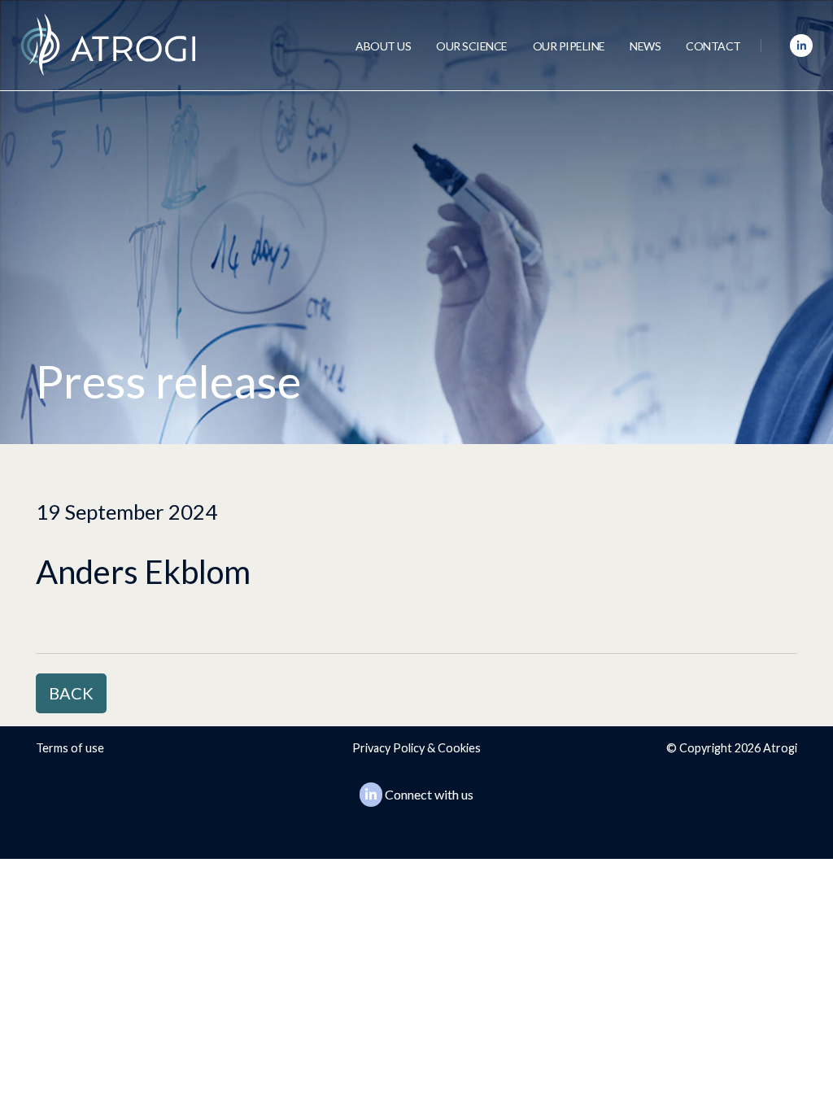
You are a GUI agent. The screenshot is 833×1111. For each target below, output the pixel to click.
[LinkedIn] (801, 45)
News (645, 46)
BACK (71, 693)
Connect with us (429, 794)
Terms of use (70, 748)
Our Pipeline (569, 46)
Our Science (472, 46)
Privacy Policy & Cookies (416, 748)
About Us (383, 46)
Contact (713, 46)
